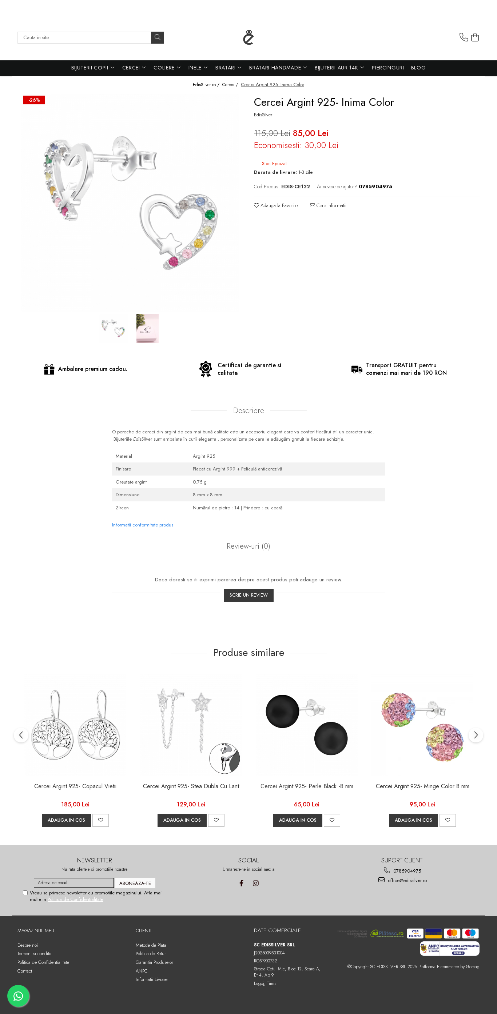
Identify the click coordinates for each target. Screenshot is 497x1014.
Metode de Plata (151, 945)
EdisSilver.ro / (207, 85)
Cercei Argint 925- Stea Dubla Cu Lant (191, 786)
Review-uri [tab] (247, 546)
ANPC (142, 970)
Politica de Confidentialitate (75, 899)
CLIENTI (143, 930)
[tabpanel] (130, 203)
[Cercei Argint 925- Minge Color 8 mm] (422, 725)
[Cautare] (157, 38)
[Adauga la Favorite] (100, 820)
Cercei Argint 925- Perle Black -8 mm (307, 786)
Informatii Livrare (151, 979)
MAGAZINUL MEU (35, 930)
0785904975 (406, 870)
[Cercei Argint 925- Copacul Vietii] (75, 725)
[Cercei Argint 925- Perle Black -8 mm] (307, 725)
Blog (418, 67)
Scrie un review (249, 595)
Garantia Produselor (154, 962)
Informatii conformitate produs (142, 524)
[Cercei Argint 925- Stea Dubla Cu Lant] (191, 725)
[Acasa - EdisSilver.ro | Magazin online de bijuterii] (248, 37)
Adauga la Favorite (278, 205)
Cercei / (230, 85)
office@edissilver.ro (406, 880)
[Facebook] (241, 883)
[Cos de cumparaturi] (475, 37)
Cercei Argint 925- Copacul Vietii (75, 786)
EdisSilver (263, 115)
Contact (24, 970)
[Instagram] (255, 883)
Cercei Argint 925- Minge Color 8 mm (422, 786)
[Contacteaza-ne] (464, 37)
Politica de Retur (151, 953)
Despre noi (27, 945)
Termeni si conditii (34, 953)
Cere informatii (330, 205)
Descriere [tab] (248, 410)
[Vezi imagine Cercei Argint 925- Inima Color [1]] (147, 328)
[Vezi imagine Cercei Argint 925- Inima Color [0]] (113, 328)
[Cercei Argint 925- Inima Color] (130, 203)
